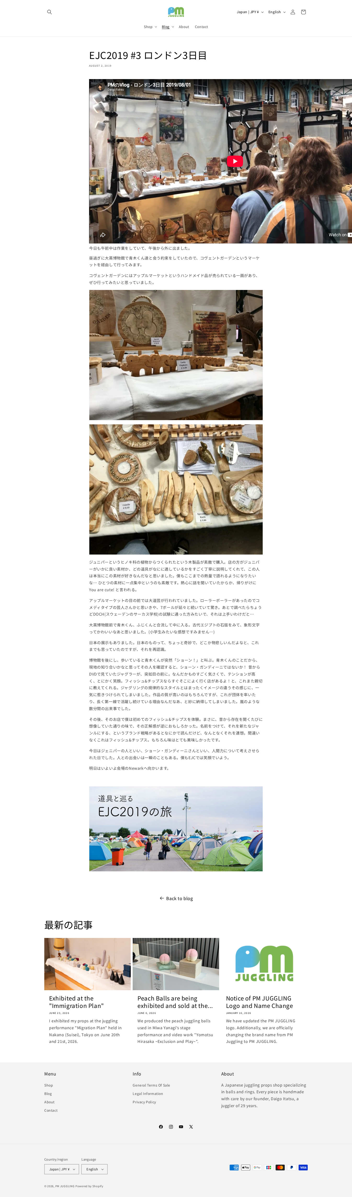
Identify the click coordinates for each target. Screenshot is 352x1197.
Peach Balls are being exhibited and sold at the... (175, 1001)
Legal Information (148, 1093)
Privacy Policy (144, 1101)
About (49, 1101)
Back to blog (179, 898)
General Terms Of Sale (151, 1085)
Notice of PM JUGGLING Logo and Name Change (259, 1001)
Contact (50, 1110)
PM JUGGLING (65, 1186)
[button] (49, 12)
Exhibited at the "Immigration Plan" (76, 1001)
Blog (48, 1093)
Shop (48, 1085)
